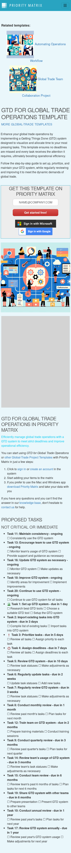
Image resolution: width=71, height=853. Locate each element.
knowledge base (30, 503)
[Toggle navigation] (65, 5)
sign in (21, 469)
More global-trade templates (26, 124)
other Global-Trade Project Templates (28, 457)
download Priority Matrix (22, 486)
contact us (7, 507)
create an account (41, 469)
